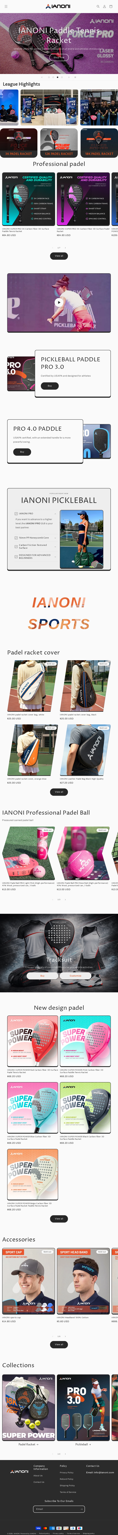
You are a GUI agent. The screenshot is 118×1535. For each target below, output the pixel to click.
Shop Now (59, 57)
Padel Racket (27, 1444)
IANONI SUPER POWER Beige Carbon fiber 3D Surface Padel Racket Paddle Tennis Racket (29, 1204)
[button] (6, 6)
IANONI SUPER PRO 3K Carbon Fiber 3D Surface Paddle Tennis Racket (25, 230)
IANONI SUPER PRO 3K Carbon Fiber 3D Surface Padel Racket (83, 230)
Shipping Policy (67, 1485)
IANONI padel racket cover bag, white (25, 715)
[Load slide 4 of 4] (62, 77)
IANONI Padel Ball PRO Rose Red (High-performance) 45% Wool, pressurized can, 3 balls (82, 884)
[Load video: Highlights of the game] (59, 303)
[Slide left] (53, 248)
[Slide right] (65, 248)
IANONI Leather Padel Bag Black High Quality (82, 779)
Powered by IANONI (28, 1533)
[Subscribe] (81, 1509)
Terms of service (73, 1533)
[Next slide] (69, 77)
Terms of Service (68, 1492)
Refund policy (44, 1533)
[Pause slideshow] (76, 77)
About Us (38, 1476)
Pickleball (81, 1444)
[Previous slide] (42, 77)
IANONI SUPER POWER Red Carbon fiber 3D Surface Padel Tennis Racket (32, 1071)
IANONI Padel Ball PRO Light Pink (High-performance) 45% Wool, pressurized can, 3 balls (28, 884)
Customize (75, 976)
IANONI (17, 1533)
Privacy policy (58, 1533)
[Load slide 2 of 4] (53, 77)
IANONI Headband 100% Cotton (72, 1317)
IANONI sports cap (11, 1317)
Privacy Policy (66, 1473)
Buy (50, 386)
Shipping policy (89, 1533)
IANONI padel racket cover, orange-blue (26, 779)
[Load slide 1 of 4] (49, 77)
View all (59, 256)
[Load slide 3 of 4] (57, 77)
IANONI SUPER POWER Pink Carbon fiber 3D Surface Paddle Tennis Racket (81, 1071)
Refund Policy (66, 1479)
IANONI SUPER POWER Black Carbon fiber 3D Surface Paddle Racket (82, 1138)
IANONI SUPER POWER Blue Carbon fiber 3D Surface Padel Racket (29, 1138)
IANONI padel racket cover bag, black (78, 715)
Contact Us (39, 1482)
